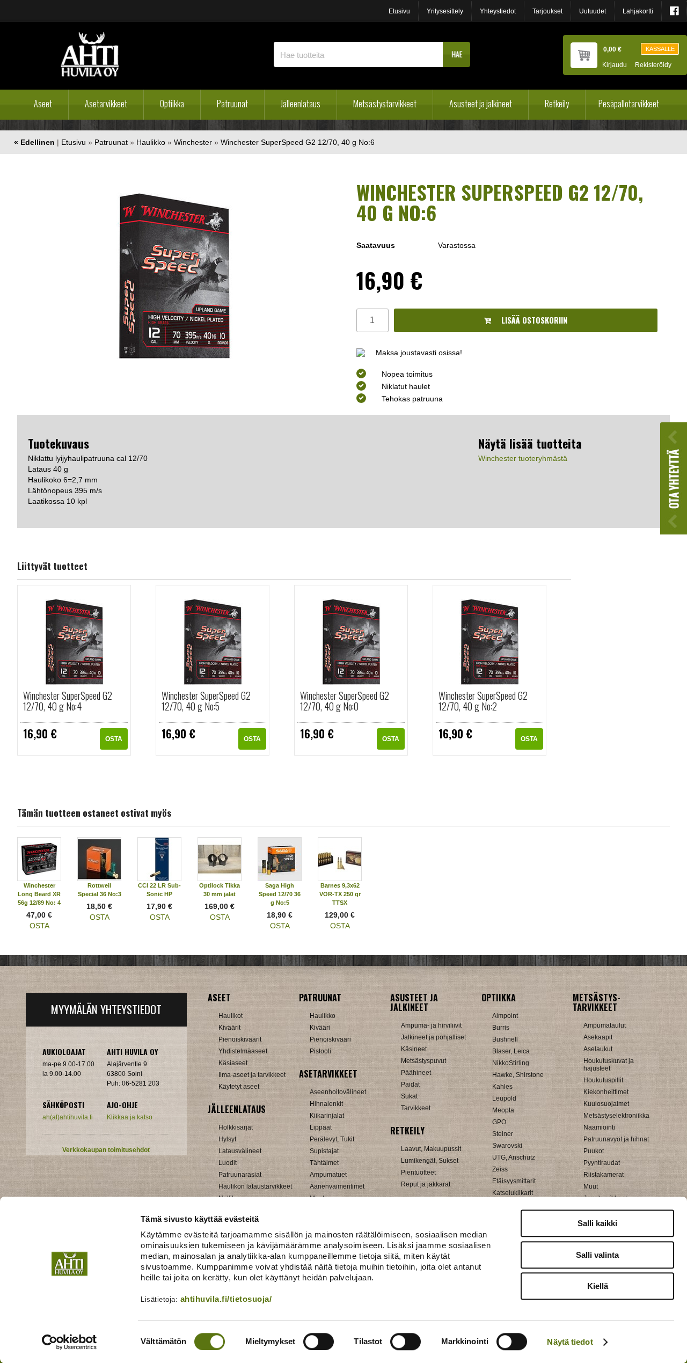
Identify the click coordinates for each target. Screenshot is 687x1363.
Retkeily (557, 103)
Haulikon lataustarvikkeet (255, 1186)
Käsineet (414, 1049)
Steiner (502, 1134)
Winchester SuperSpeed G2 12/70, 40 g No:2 (483, 700)
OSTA (113, 739)
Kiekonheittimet (605, 1092)
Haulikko (150, 142)
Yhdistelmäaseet (242, 1051)
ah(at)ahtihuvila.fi (67, 1117)
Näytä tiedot (570, 1341)
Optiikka (172, 103)
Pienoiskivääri (330, 1039)
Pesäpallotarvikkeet (628, 103)
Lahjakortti (638, 11)
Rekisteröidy (653, 65)
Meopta (503, 1110)
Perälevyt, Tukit (332, 1139)
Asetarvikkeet (106, 103)
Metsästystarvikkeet (384, 103)
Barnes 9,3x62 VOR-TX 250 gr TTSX (340, 894)
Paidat (410, 1084)
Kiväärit (229, 1027)
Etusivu (399, 11)
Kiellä (597, 1286)
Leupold (504, 1098)
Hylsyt (227, 1139)
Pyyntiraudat (601, 1163)
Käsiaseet (232, 1063)
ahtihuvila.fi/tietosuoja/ (226, 1298)
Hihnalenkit (326, 1104)
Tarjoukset (547, 11)
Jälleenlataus (300, 103)
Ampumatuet (328, 1174)
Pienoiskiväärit (239, 1039)
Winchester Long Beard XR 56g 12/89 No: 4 (39, 894)
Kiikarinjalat (327, 1115)
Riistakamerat (603, 1174)
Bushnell (505, 1039)
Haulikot (230, 1016)
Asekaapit (597, 1037)
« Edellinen (34, 142)
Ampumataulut (604, 1025)
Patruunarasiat (239, 1174)
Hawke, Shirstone (518, 1075)
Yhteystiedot (498, 11)
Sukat (409, 1096)
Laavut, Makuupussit (431, 1149)
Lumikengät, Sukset (429, 1160)
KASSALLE (660, 49)
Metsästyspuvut (423, 1061)
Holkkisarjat (235, 1127)
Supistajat (324, 1151)
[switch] (318, 1341)
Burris (500, 1027)
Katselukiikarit (512, 1193)
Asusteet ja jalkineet (480, 103)
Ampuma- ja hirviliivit (431, 1025)
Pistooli (320, 1051)
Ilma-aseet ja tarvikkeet (252, 1075)
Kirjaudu (614, 65)
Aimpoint (505, 1016)
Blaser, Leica (511, 1051)
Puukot (593, 1151)
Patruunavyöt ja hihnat (616, 1139)
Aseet (43, 103)
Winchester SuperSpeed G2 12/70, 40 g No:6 (298, 142)
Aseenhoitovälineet (338, 1092)
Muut (590, 1186)
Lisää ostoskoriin (533, 320)
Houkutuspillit (603, 1080)
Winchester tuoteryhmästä (522, 458)
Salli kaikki (597, 1223)
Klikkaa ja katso (129, 1117)
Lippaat (321, 1127)
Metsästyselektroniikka (616, 1115)
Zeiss (500, 1169)
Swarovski (507, 1145)
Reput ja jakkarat (425, 1184)
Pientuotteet (418, 1172)
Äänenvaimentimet (337, 1186)
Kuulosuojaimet (606, 1104)
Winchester (193, 142)
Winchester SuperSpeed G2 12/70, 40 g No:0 (344, 700)
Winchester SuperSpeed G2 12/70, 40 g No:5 (206, 700)
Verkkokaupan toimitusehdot (106, 1150)
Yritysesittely (445, 11)
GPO (499, 1122)
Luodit (227, 1163)
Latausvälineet (239, 1151)
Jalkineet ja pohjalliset (433, 1037)
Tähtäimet (324, 1163)
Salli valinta (597, 1254)
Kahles (502, 1086)
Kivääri (320, 1027)
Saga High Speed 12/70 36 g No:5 (280, 894)
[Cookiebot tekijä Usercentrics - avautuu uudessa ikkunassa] (69, 1342)
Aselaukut (597, 1049)
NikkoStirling (510, 1063)
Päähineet (416, 1072)
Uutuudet (592, 11)
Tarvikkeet (415, 1108)
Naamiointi (599, 1127)
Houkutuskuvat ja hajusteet (608, 1064)
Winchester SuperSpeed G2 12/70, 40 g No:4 (67, 700)
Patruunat (232, 103)
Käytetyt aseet (238, 1086)
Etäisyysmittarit (514, 1181)
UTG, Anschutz (513, 1157)
